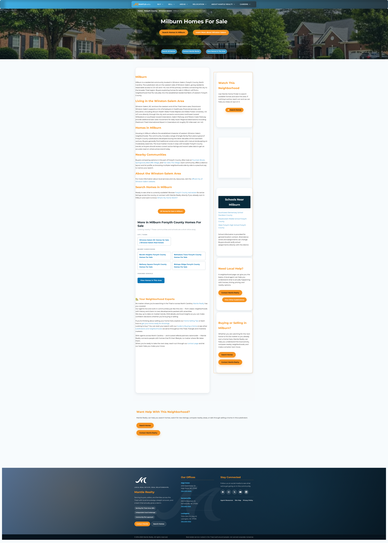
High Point (185, 483)
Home (140, 11)
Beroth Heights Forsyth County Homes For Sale (152, 256)
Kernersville (186, 498)
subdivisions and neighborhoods (148, 329)
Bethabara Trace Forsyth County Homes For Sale (187, 256)
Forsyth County (150, 11)
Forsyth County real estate (186, 193)
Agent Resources (226, 500)
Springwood (140, 163)
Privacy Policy (248, 500)
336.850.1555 (186, 506)
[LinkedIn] (246, 492)
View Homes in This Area (151, 280)
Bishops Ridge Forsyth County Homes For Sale (187, 265)
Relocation (198, 4)
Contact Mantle (142, 524)
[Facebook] (222, 492)
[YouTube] (240, 492)
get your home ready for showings (155, 323)
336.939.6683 (186, 491)
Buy (159, 4)
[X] (234, 492)
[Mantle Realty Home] (142, 480)
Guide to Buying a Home (187, 326)
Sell (170, 4)
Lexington (185, 513)
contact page (193, 343)
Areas (183, 4)
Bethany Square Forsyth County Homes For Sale (153, 265)
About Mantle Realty (222, 4)
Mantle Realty (198, 303)
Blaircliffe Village (152, 163)
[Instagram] (228, 492)
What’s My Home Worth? (167, 198)
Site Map (238, 500)
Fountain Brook (198, 160)
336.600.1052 (186, 522)
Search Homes (158, 524)
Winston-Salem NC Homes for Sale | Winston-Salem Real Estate (154, 241)
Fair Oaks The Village (171, 163)
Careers (244, 4)
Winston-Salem (165, 11)
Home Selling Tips (191, 321)
